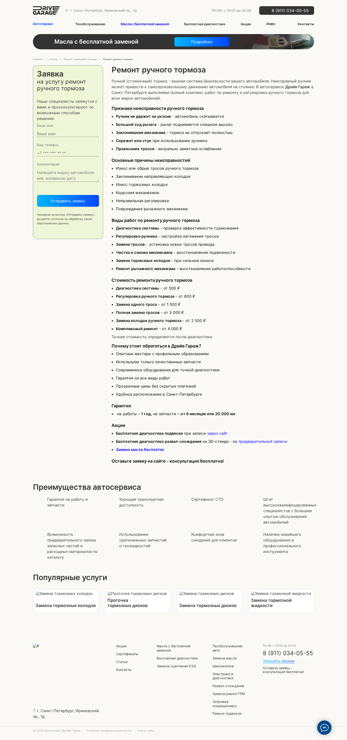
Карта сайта (145, 730)
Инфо (271, 24)
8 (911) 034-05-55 (288, 653)
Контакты (306, 24)
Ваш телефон (48, 145)
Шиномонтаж (223, 666)
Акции (246, 24)
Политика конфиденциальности (108, 730)
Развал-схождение (228, 686)
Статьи (122, 662)
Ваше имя (45, 126)
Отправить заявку (68, 201)
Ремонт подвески (226, 713)
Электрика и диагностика (222, 676)
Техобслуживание (90, 24)
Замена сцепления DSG (176, 666)
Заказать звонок (279, 660)
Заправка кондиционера (224, 703)
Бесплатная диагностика (204, 24)
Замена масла (224, 658)
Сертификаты (127, 654)
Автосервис (43, 24)
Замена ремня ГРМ (228, 694)
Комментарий (48, 164)
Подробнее (201, 41)
